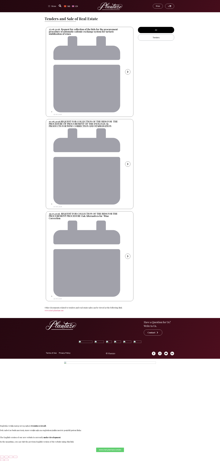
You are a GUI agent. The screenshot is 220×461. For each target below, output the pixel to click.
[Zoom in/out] (2, 457)
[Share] (11, 457)
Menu (53, 6)
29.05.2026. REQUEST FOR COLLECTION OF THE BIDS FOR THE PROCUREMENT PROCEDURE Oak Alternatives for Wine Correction (83, 216)
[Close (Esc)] (15, 457)
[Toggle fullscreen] (6, 457)
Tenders (156, 37)
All (156, 30)
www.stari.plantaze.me (54, 310)
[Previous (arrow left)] (2, 460)
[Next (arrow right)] (6, 460)
